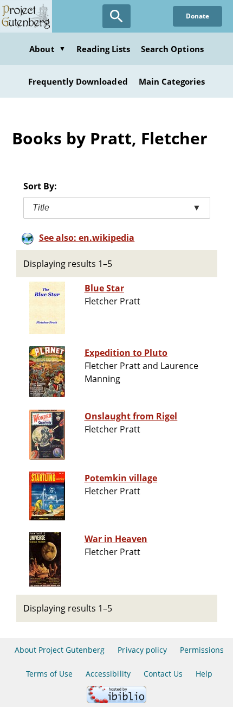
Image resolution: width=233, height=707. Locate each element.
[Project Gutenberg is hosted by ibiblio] (116, 700)
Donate (197, 16)
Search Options (172, 48)
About (47, 48)
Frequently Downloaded (78, 81)
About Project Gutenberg (60, 650)
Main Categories (172, 81)
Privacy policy (142, 650)
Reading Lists (103, 48)
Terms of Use (49, 673)
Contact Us (163, 673)
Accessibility (108, 673)
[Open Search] (116, 16)
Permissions (202, 650)
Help (204, 673)
